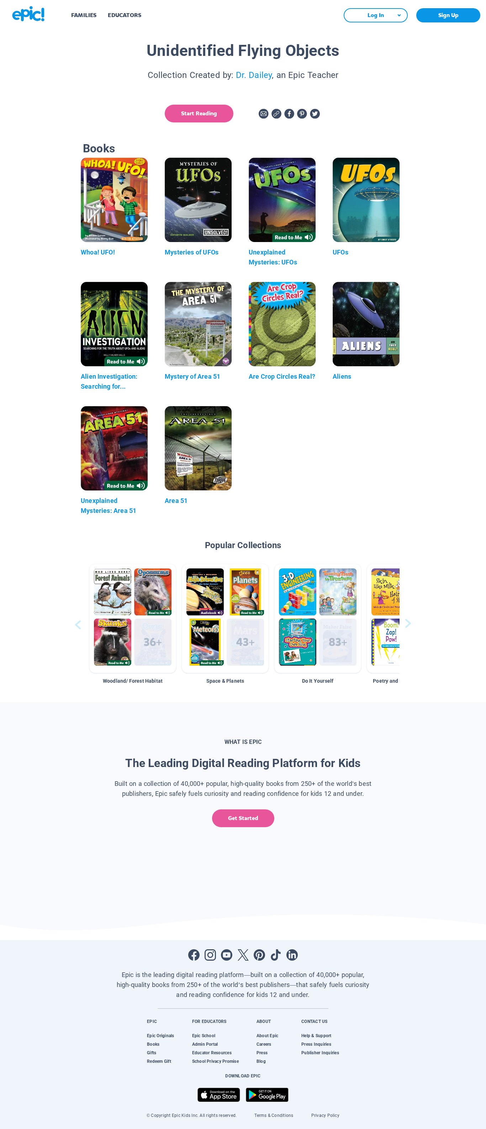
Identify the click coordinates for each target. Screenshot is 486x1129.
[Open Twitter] (243, 955)
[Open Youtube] (226, 955)
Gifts (151, 1052)
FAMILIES (83, 15)
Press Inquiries (316, 1044)
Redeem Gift (159, 1061)
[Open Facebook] (194, 955)
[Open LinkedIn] (292, 955)
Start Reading (199, 113)
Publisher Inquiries (320, 1052)
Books (153, 1044)
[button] (132, 618)
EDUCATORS (124, 15)
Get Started (243, 818)
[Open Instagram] (210, 955)
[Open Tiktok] (275, 955)
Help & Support (316, 1035)
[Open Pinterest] (259, 955)
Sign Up (448, 15)
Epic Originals (160, 1035)
